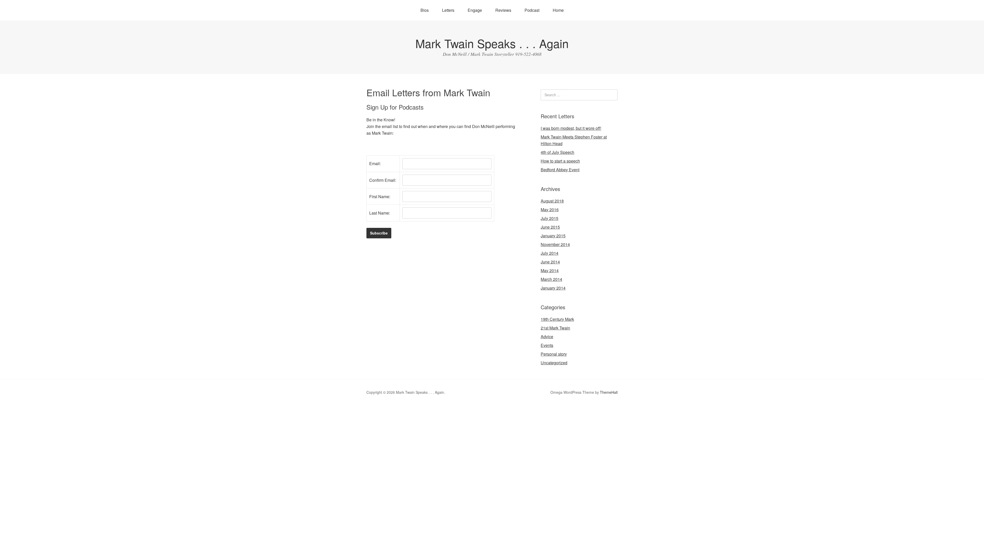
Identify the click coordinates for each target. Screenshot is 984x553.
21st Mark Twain (555, 328)
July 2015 (549, 218)
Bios (425, 10)
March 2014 (551, 279)
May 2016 (550, 209)
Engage (475, 10)
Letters (448, 10)
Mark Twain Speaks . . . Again (492, 43)
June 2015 (550, 227)
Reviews (503, 10)
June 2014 (550, 262)
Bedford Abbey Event (560, 170)
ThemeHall (609, 392)
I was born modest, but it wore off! (571, 128)
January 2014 (553, 288)
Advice (547, 336)
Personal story (554, 354)
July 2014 (549, 253)
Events (547, 345)
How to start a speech (560, 161)
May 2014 (550, 270)
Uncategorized (554, 363)
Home (558, 10)
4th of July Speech (557, 152)
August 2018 (552, 201)
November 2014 (555, 244)
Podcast (532, 10)
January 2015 (553, 236)
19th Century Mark (557, 319)
